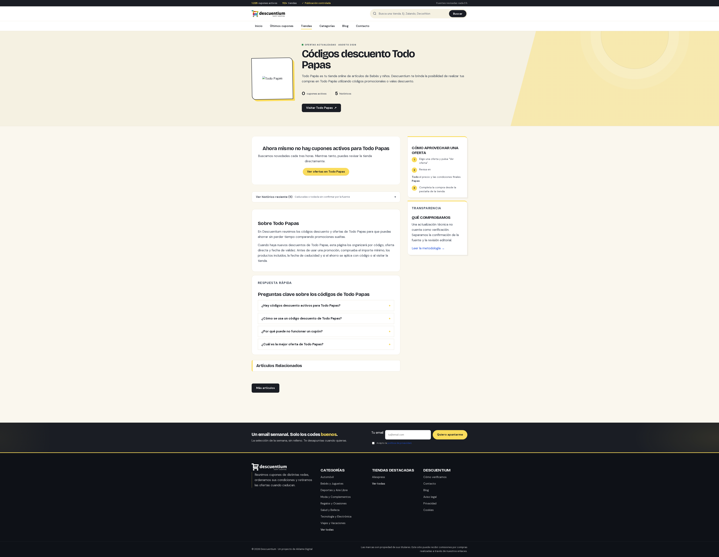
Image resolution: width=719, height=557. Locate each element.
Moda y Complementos (336, 497)
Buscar (457, 13)
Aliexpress (378, 477)
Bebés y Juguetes (332, 483)
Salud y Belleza (330, 510)
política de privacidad (399, 443)
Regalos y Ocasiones (334, 503)
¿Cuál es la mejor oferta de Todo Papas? (292, 344)
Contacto (362, 26)
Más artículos (265, 388)
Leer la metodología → (428, 248)
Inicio (259, 26)
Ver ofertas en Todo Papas (326, 172)
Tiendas (306, 26)
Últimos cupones (281, 26)
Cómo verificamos (435, 477)
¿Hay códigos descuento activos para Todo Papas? (300, 305)
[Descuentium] (269, 469)
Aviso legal (430, 497)
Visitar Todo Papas (321, 108)
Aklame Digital (304, 549)
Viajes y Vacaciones (333, 523)
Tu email (377, 432)
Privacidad (429, 503)
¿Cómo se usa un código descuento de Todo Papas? (301, 318)
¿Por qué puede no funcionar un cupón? (292, 331)
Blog (345, 26)
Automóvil (327, 477)
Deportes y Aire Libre (334, 490)
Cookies (428, 510)
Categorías (327, 26)
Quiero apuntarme (450, 434)
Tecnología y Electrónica (336, 516)
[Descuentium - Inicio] (268, 13)
